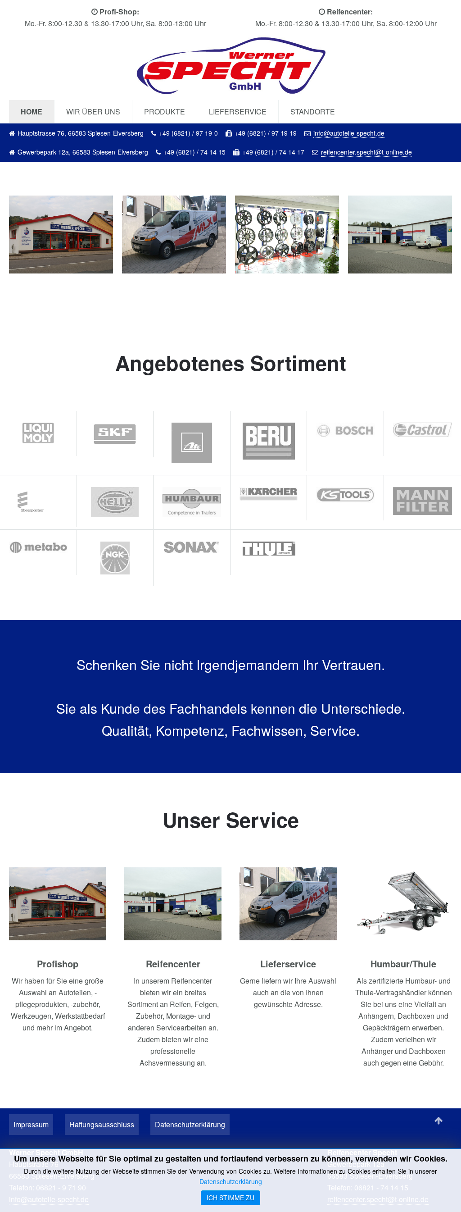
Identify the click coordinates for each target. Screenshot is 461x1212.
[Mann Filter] (422, 500)
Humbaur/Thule (403, 963)
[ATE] (192, 442)
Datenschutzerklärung (190, 1124)
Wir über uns (93, 111)
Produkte (164, 111)
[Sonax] (192, 546)
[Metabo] (38, 546)
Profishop (57, 963)
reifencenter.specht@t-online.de (366, 151)
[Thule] (269, 547)
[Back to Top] (438, 1121)
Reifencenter (173, 963)
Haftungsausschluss (101, 1124)
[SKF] (115, 433)
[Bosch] (345, 429)
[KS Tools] (345, 494)
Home (31, 111)
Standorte (312, 111)
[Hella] (115, 501)
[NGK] (115, 556)
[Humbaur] (192, 501)
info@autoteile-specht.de (348, 132)
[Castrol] (422, 429)
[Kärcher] (269, 493)
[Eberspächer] (38, 500)
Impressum (31, 1124)
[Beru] (269, 440)
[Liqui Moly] (38, 432)
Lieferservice (238, 111)
